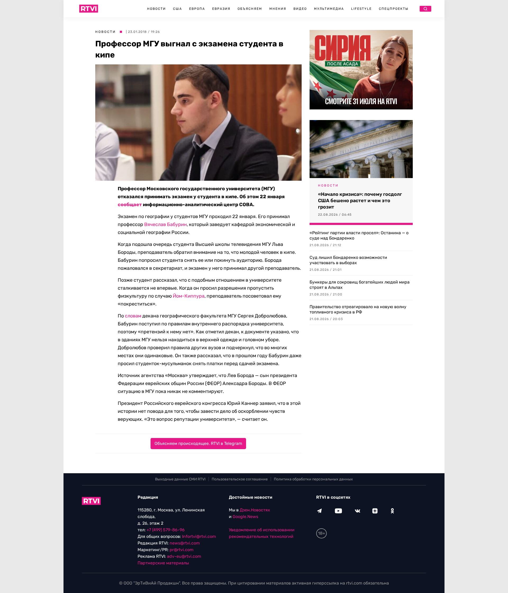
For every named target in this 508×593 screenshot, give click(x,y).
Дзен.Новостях (255, 509)
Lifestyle (361, 9)
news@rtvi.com (185, 543)
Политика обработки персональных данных (313, 479)
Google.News (245, 516)
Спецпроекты (394, 9)
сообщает (130, 204)
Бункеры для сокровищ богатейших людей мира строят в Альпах (360, 285)
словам (133, 316)
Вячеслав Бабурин (165, 224)
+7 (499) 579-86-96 (166, 529)
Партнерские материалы (163, 562)
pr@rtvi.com (181, 549)
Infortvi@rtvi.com (199, 536)
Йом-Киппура (189, 296)
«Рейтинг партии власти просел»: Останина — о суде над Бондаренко (359, 235)
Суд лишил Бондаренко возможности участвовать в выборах (348, 260)
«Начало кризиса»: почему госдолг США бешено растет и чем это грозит (360, 200)
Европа (197, 9)
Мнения (277, 9)
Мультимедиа (329, 9)
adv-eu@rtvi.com (184, 556)
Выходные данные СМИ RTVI (180, 479)
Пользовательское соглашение (240, 479)
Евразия (221, 9)
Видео (300, 9)
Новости (156, 9)
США (177, 9)
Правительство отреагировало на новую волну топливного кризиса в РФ (358, 309)
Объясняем (250, 9)
